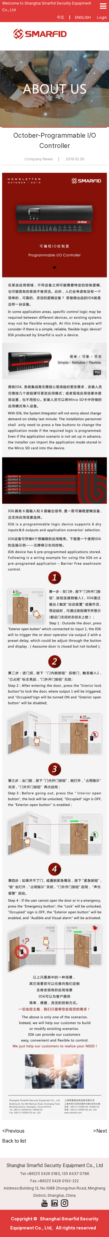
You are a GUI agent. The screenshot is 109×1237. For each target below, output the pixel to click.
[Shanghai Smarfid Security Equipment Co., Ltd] (54, 34)
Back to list (14, 1141)
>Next (100, 1131)
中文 (60, 17)
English (83, 17)
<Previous (13, 1131)
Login (102, 17)
